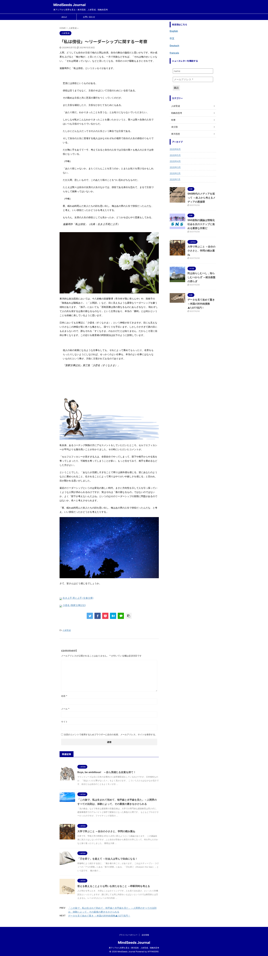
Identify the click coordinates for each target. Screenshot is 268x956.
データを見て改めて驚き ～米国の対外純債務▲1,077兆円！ (99, 915)
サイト (64, 721)
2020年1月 (175, 179)
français (174, 52)
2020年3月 (175, 167)
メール (65, 708)
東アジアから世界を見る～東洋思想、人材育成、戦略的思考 (134, 948)
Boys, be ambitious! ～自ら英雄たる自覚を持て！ (106, 772)
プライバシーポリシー (128, 935)
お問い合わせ (89, 17)
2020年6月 (175, 149)
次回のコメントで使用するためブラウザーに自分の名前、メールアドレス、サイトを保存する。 (110, 734)
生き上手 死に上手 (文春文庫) (78, 597)
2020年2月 (175, 173)
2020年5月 (175, 155)
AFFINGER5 (153, 951)
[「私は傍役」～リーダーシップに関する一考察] (113, 616)
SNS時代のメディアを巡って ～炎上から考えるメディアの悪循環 (201, 197)
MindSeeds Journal (69, 5)
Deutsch (174, 45)
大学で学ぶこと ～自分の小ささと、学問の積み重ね (106, 831)
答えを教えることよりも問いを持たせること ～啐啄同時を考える (113, 886)
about (64, 17)
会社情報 (145, 935)
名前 (64, 696)
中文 (172, 38)
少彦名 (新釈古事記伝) (74, 605)
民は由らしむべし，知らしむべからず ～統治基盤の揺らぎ (201, 277)
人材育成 (67, 630)
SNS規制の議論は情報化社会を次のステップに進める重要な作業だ (201, 224)
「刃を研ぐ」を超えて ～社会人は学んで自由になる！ (107, 858)
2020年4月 (175, 161)
